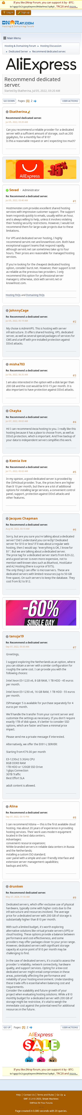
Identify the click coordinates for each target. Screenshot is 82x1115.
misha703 (17, 364)
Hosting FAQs (13, 295)
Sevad (14, 190)
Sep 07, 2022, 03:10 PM (17, 816)
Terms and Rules (45, 1094)
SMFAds (33, 1103)
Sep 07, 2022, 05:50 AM (17, 646)
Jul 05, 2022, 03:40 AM (17, 200)
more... (73, 6)
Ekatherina (18, 111)
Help (18, 1094)
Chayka (15, 411)
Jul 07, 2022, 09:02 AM (17, 421)
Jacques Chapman (23, 518)
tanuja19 (16, 636)
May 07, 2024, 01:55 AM (18, 896)
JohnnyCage (18, 310)
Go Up (7, 1027)
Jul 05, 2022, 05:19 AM (17, 320)
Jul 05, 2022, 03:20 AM (17, 121)
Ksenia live (17, 461)
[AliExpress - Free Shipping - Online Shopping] (41, 73)
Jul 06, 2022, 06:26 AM (17, 374)
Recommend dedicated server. (24, 118)
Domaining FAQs (35, 295)
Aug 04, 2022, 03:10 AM (17, 528)
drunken (16, 886)
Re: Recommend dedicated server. (26, 892)
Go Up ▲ (61, 1094)
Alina (13, 806)
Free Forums (47, 1103)
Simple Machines (50, 1099)
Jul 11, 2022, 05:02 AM (17, 471)
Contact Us (29, 1094)
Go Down (9, 100)
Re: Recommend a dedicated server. (27, 196)
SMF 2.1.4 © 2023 (32, 1099)
